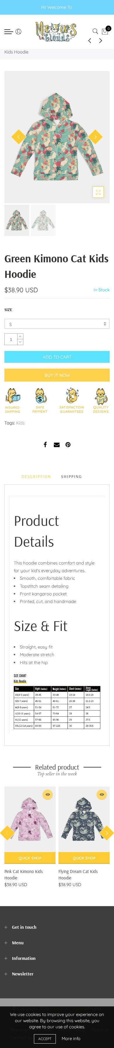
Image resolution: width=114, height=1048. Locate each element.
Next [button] (95, 137)
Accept (44, 1039)
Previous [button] (19, 137)
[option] (57, 137)
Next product (102, 40)
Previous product (87, 40)
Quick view (47, 795)
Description (36, 476)
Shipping (71, 476)
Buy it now (57, 375)
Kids (20, 423)
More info (71, 1038)
